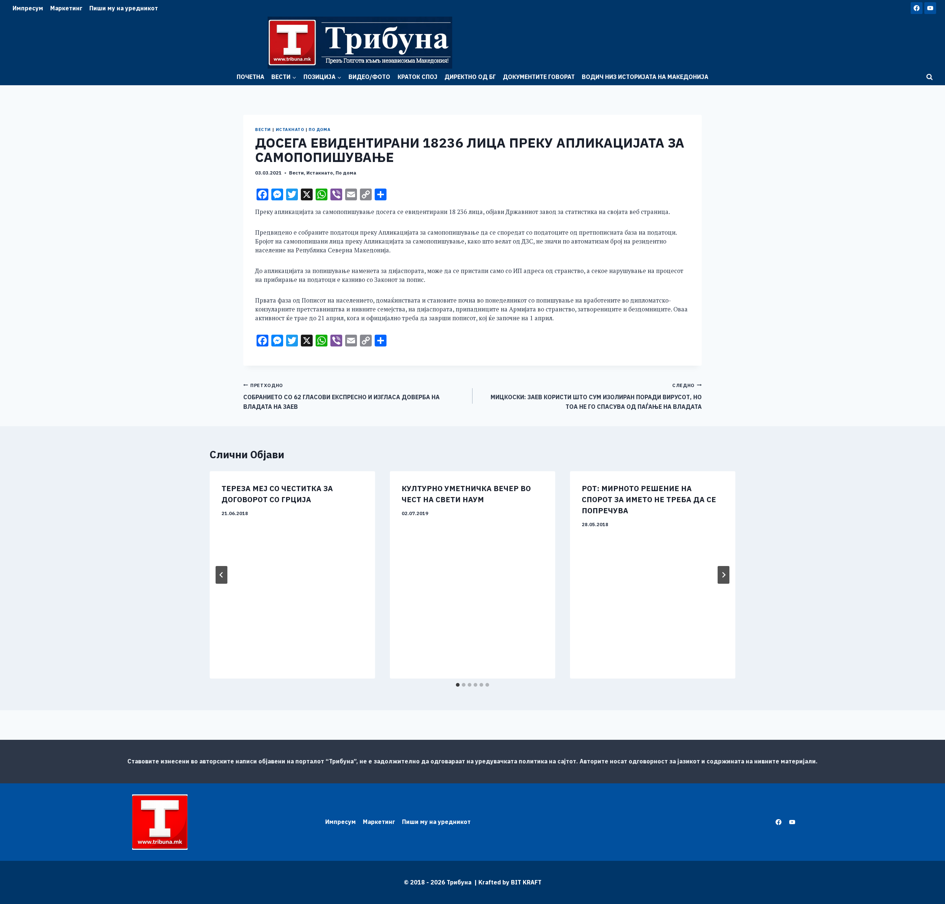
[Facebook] (916, 8)
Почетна (250, 76)
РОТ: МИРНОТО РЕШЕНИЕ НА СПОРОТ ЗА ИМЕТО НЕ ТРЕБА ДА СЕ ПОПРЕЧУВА (649, 499)
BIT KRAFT (526, 882)
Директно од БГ (470, 76)
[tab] (458, 685)
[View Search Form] (929, 77)
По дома (319, 129)
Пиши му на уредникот (123, 8)
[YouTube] (930, 8)
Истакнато (290, 129)
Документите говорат (539, 76)
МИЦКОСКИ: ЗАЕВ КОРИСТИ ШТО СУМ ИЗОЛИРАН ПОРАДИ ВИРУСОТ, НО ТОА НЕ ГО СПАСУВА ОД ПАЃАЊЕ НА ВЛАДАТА (596, 396)
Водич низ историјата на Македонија (645, 76)
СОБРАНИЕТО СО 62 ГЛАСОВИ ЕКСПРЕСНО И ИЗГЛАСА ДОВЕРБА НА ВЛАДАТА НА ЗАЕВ (341, 396)
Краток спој (417, 76)
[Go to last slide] (221, 575)
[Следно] (723, 575)
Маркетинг (66, 8)
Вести (263, 129)
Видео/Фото (369, 76)
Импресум (28, 8)
